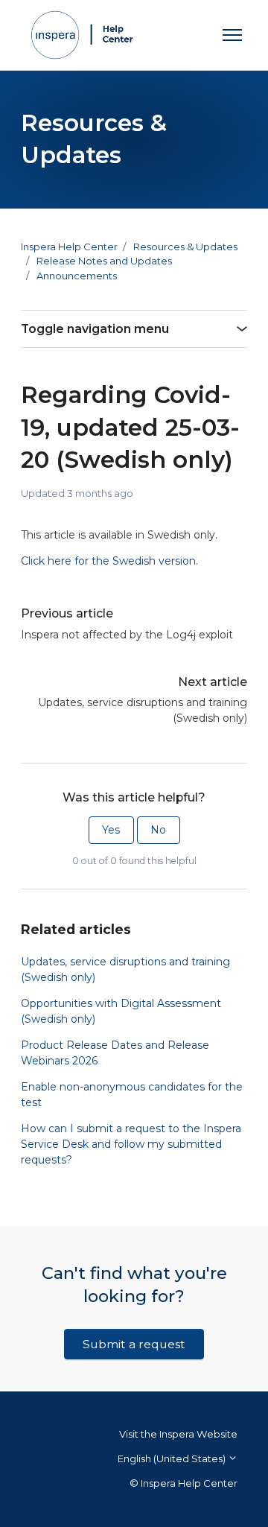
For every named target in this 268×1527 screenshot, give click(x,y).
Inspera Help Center (69, 247)
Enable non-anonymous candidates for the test (132, 1094)
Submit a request (134, 1344)
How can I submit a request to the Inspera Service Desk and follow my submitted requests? (131, 1144)
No (158, 829)
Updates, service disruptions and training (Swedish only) (142, 710)
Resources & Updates (185, 247)
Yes (111, 829)
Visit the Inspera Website (178, 1434)
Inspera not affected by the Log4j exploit (127, 634)
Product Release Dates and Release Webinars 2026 (115, 1052)
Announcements (76, 276)
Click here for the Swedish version (108, 561)
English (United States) (173, 1458)
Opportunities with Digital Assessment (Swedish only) (121, 1011)
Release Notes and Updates (104, 261)
